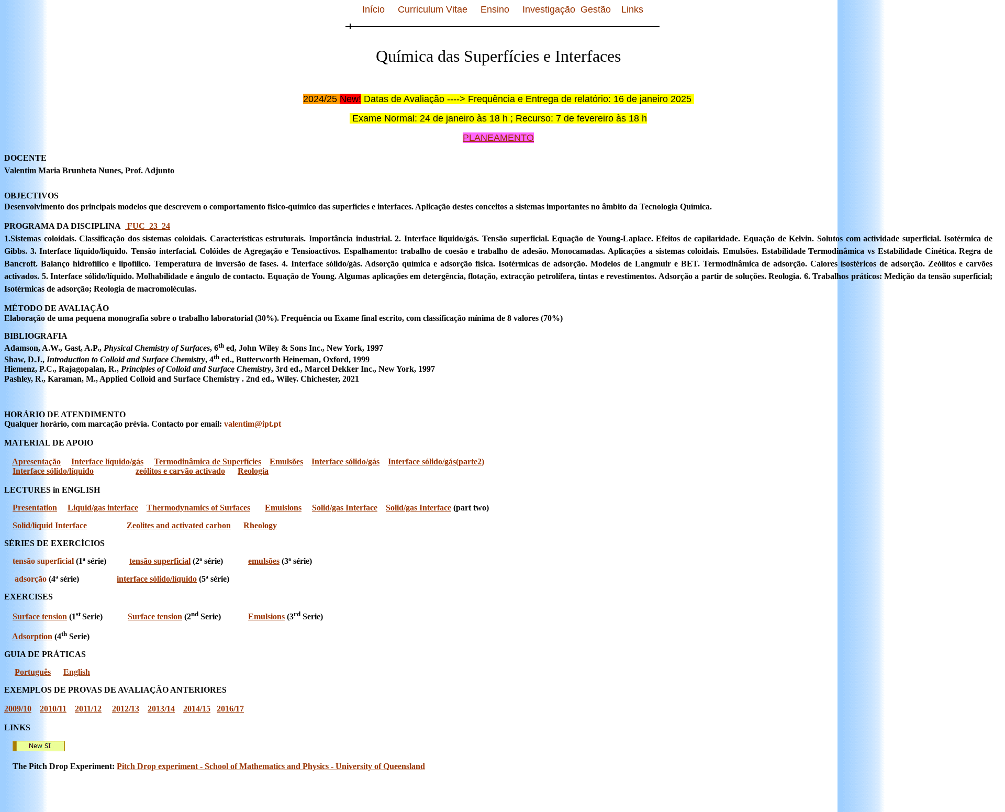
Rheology (260, 525)
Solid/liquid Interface (50, 525)
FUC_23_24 (147, 225)
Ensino (495, 9)
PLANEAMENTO (498, 137)
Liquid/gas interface (103, 507)
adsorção (31, 578)
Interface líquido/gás (107, 461)
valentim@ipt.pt (252, 423)
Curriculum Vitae (432, 9)
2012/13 (125, 708)
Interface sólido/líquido (53, 470)
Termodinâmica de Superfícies (207, 461)
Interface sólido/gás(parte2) (436, 461)
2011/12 (88, 708)
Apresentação (36, 461)
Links (632, 9)
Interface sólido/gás (345, 461)
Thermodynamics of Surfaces (198, 507)
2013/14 (161, 708)
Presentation (35, 507)
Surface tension (40, 616)
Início (373, 9)
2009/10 (17, 708)
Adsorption (32, 636)
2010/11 (53, 708)
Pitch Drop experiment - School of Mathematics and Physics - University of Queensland (271, 766)
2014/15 (196, 708)
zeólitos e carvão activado (180, 470)
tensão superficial (43, 561)
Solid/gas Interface (344, 507)
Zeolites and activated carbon (179, 525)
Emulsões (286, 461)
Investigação (548, 9)
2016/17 (230, 708)
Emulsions (283, 507)
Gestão (595, 9)
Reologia (253, 470)
